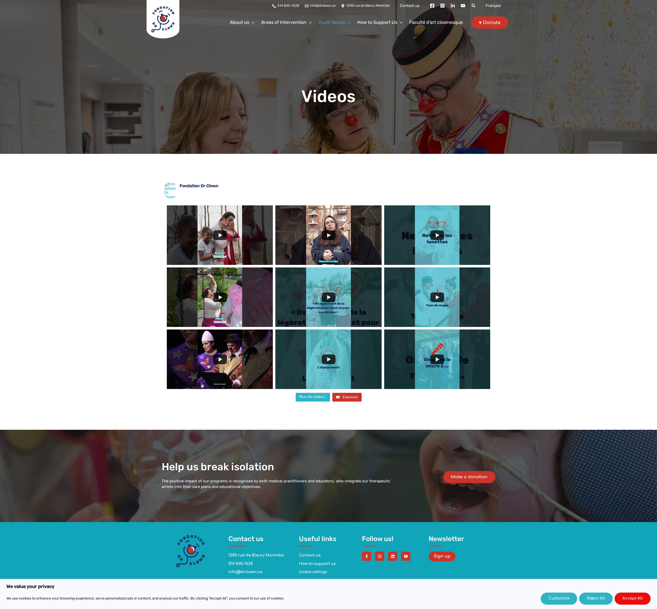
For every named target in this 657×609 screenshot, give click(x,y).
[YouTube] (463, 5)
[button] (474, 6)
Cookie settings (313, 572)
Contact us (410, 6)
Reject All (596, 598)
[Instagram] (442, 5)
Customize (558, 598)
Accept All (632, 598)
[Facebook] (432, 5)
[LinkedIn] (452, 5)
